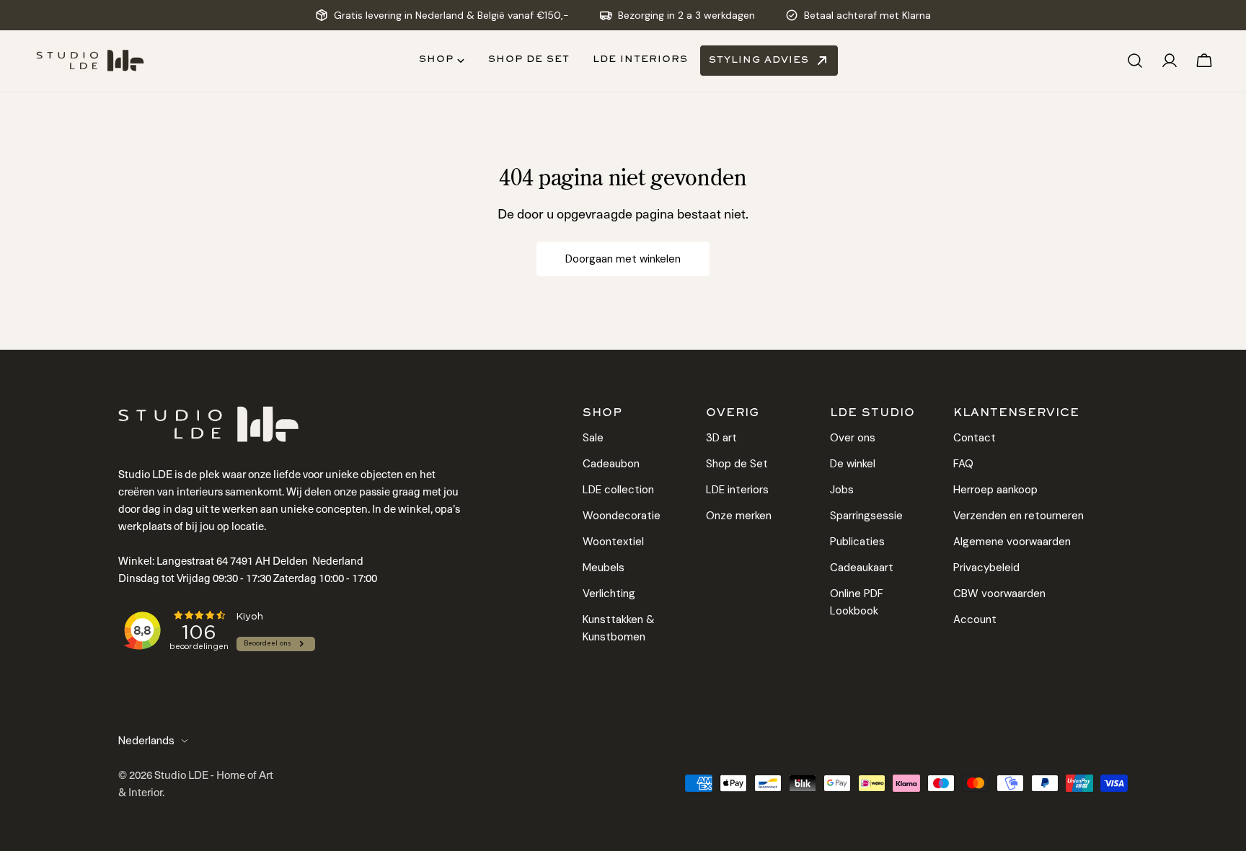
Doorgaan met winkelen (623, 259)
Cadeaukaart (861, 567)
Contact (974, 438)
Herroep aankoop (995, 489)
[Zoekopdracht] (1135, 60)
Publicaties (857, 541)
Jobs (842, 489)
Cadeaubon (611, 464)
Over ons (852, 438)
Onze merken (739, 515)
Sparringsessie (866, 515)
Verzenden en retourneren (1018, 515)
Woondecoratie (621, 515)
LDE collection (618, 489)
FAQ (963, 464)
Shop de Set (737, 464)
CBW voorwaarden (999, 593)
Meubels (603, 567)
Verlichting (609, 593)
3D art (721, 438)
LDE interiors (737, 489)
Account (975, 619)
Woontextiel (613, 541)
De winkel (852, 464)
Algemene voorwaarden (1012, 541)
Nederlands (146, 740)
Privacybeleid (986, 567)
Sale (593, 438)
